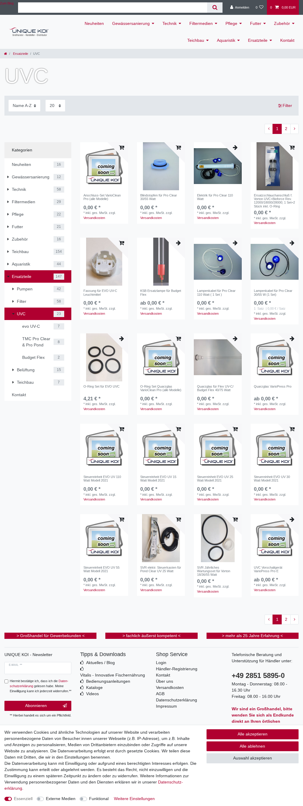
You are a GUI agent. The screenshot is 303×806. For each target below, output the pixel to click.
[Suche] (214, 7)
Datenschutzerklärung (176, 700)
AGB (160, 693)
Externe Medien (60, 798)
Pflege (231, 23)
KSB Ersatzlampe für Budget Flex (160, 292)
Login (161, 662)
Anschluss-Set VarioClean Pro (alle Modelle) (102, 197)
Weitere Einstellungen (134, 798)
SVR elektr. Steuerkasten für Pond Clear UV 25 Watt (160, 569)
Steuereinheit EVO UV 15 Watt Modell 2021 (158, 478)
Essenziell (23, 798)
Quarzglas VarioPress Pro (272, 386)
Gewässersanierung (131, 23)
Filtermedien (201, 23)
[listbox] (104, 262)
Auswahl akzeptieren (252, 758)
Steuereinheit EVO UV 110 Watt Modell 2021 (102, 478)
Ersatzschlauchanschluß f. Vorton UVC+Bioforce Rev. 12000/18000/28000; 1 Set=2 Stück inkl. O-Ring (274, 200)
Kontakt (287, 40)
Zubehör (282, 23)
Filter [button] (287, 105)
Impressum (166, 706)
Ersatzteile (257, 40)
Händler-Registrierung (176, 668)
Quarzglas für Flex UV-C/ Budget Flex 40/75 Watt (215, 388)
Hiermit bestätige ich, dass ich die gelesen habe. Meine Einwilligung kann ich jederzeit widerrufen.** (40, 686)
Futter (255, 23)
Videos (92, 693)
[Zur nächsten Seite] (294, 129)
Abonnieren (36, 705)
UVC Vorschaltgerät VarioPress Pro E (268, 569)
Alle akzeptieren (252, 734)
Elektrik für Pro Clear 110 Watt (215, 197)
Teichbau (195, 40)
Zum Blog (7, 3)
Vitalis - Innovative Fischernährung (112, 675)
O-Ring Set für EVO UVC (101, 386)
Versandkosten (94, 218)
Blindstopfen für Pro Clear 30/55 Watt (158, 197)
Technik (169, 23)
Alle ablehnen (252, 746)
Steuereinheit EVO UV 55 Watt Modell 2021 (101, 569)
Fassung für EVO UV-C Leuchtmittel (100, 292)
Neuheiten (94, 23)
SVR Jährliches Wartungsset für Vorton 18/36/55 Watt (213, 571)
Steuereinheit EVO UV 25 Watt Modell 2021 (215, 478)
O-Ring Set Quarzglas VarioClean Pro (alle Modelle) (160, 388)
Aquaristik (226, 40)
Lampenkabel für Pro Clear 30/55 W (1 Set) (273, 292)
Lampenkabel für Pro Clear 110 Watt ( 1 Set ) (216, 292)
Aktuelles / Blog (100, 662)
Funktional (99, 798)
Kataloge (94, 687)
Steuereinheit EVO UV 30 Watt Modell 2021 (272, 478)
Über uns (164, 681)
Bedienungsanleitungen (108, 681)
